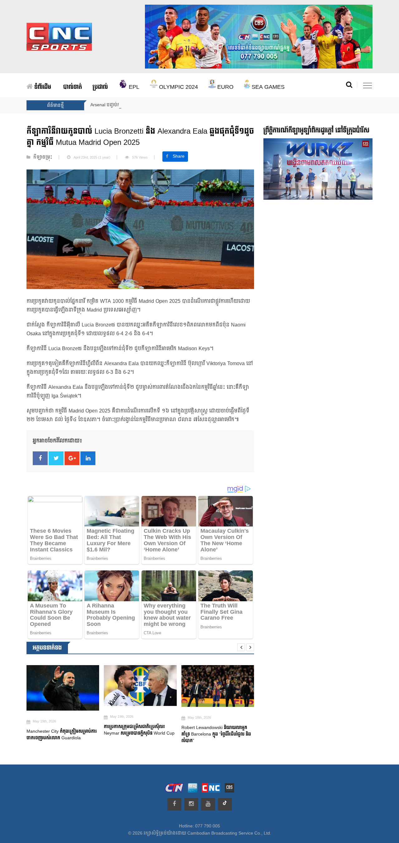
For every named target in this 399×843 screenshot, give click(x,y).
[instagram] (191, 804)
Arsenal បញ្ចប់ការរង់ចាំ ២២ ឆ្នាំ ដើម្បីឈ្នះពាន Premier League (148, 105)
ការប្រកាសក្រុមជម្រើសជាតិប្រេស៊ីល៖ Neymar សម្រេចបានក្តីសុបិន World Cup (131, 730)
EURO (224, 87)
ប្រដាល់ (100, 87)
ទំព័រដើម (42, 87)
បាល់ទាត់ (72, 87)
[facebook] (174, 804)
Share (179, 156)
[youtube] (208, 804)
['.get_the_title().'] (54, 688)
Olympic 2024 (177, 87)
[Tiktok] (225, 804)
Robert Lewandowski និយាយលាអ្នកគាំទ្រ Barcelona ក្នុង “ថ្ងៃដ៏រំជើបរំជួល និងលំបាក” (208, 734)
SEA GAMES (267, 87)
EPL (133, 87)
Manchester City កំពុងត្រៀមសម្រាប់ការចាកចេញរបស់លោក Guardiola (53, 734)
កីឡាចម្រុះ (42, 157)
